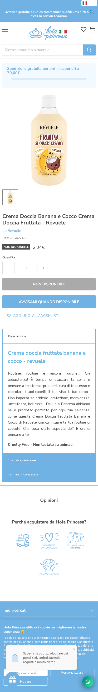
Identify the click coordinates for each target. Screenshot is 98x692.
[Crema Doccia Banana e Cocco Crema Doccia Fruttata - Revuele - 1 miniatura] (10, 197)
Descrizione (17, 336)
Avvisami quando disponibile (49, 302)
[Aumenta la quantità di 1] (44, 268)
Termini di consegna (23, 474)
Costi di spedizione (22, 460)
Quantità (8, 257)
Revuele (14, 230)
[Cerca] (89, 49)
